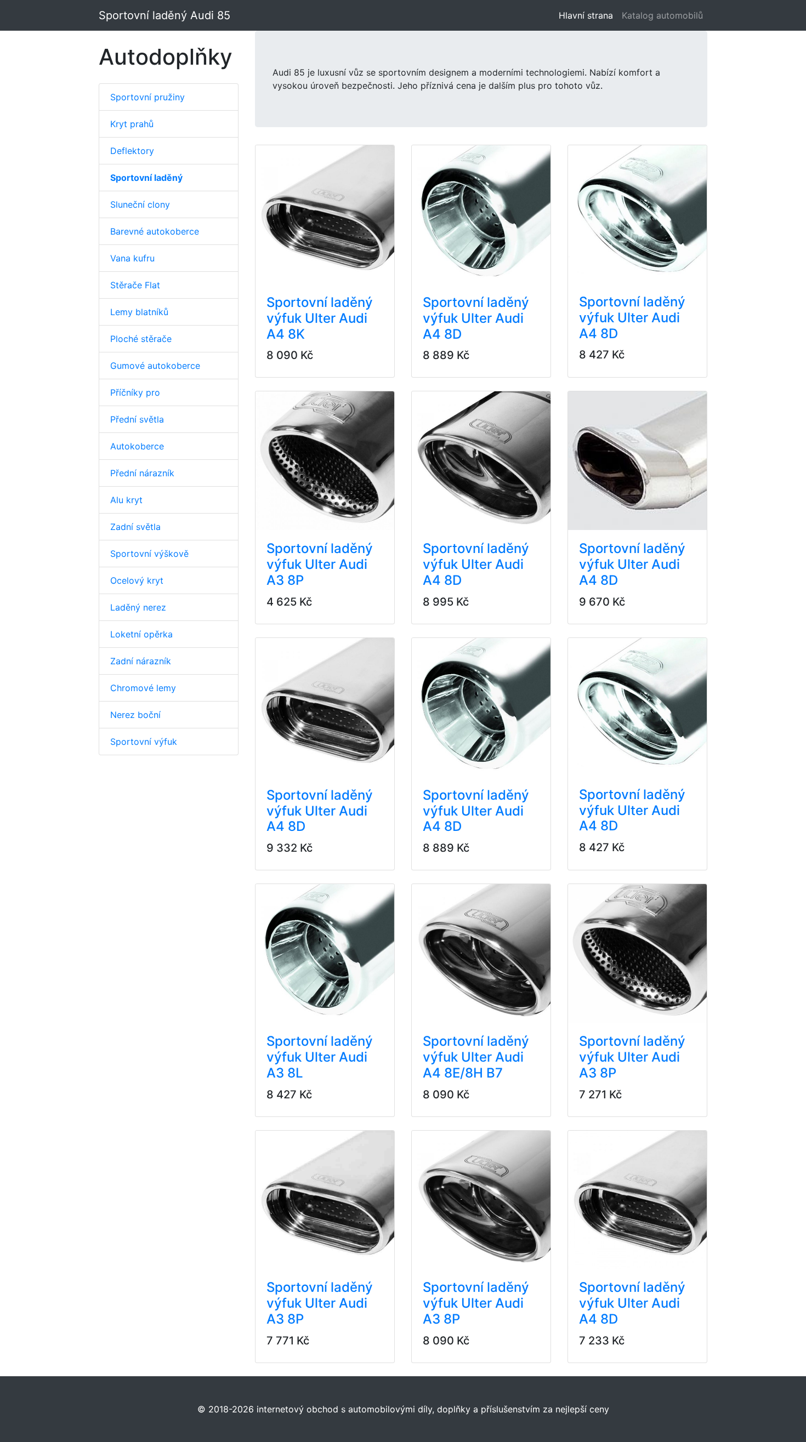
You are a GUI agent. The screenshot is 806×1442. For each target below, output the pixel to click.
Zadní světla (135, 526)
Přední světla (137, 419)
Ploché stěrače (141, 338)
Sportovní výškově (149, 553)
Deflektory (132, 150)
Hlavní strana (588, 15)
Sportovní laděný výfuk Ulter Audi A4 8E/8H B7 (476, 1057)
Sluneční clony (140, 204)
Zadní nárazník (140, 661)
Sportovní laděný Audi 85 (164, 15)
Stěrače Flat (135, 285)
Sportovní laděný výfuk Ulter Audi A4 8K (319, 318)
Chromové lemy (143, 687)
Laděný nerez (138, 607)
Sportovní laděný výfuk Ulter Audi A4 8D (476, 318)
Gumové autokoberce (155, 365)
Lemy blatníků (139, 311)
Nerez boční (135, 714)
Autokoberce (137, 446)
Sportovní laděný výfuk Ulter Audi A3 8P (319, 564)
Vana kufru (132, 258)
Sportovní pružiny (147, 97)
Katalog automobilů (662, 15)
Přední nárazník (142, 473)
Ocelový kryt (136, 580)
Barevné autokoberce (154, 231)
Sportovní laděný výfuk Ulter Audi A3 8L (319, 1057)
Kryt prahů (132, 123)
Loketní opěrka (141, 634)
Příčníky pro (135, 392)
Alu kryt (126, 499)
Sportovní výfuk (143, 741)
